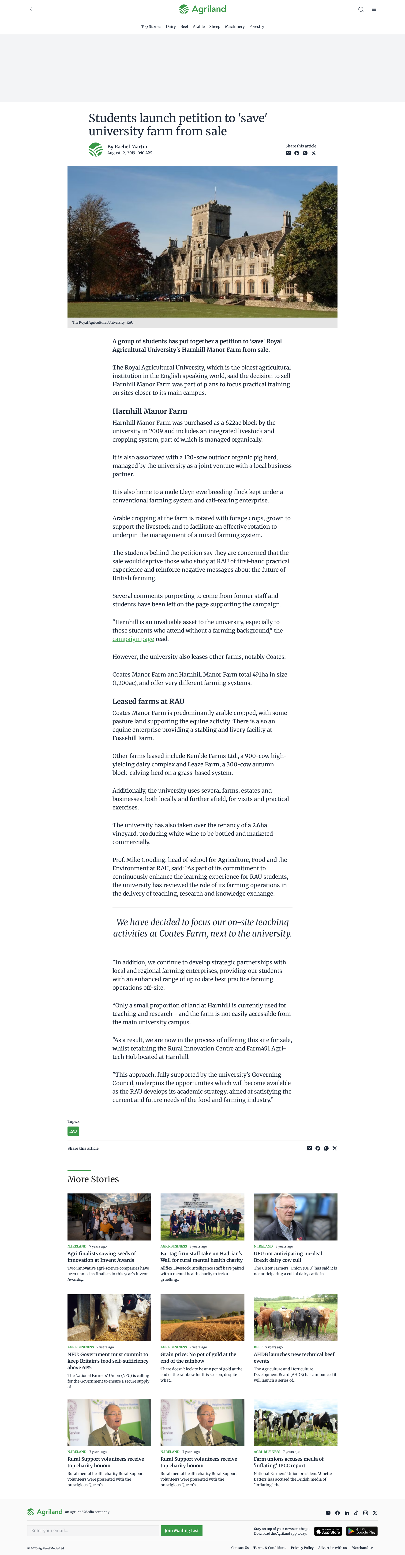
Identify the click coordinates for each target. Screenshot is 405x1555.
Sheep (214, 26)
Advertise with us (332, 1548)
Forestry (256, 26)
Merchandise (362, 1548)
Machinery (235, 26)
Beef (184, 26)
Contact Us (240, 1548)
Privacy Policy (302, 1548)
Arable (199, 26)
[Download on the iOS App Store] (328, 1531)
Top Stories (151, 26)
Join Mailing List (182, 1530)
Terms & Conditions (269, 1548)
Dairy (171, 26)
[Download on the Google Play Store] (362, 1531)
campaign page (133, 639)
